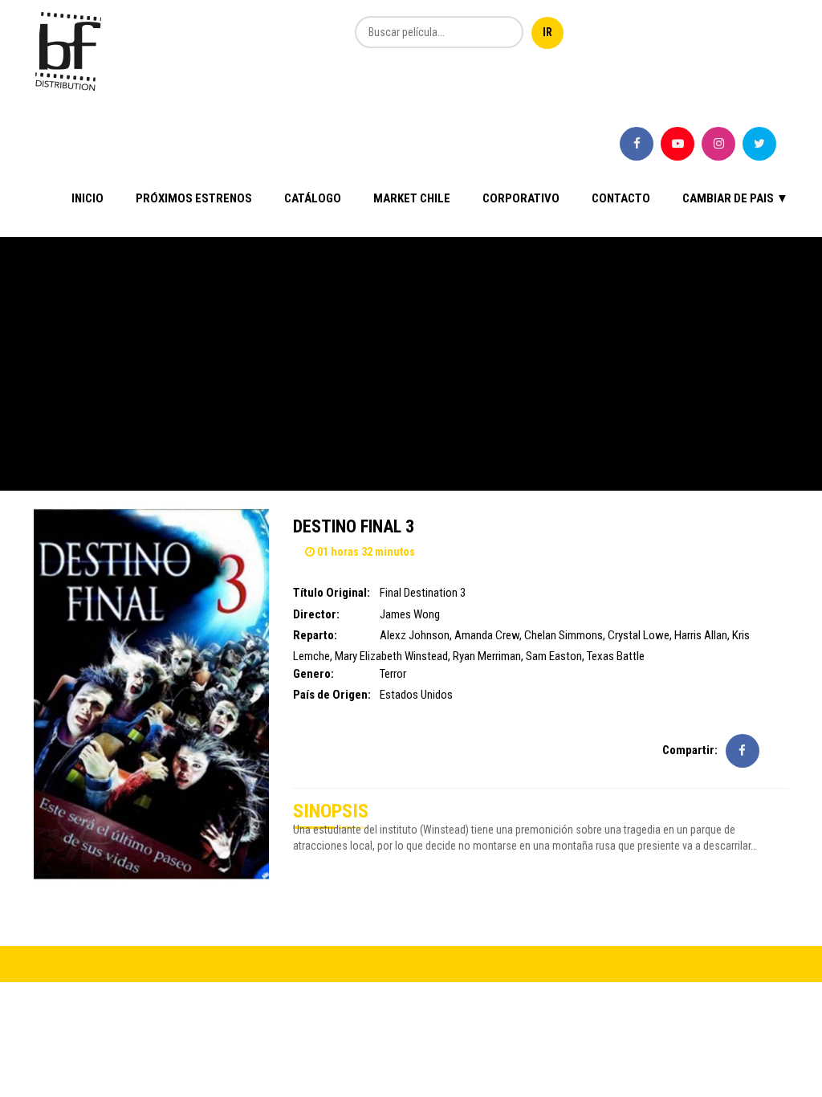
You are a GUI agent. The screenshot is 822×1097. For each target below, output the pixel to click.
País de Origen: (332, 694)
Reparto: (315, 635)
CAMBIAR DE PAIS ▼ (735, 198)
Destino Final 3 (353, 526)
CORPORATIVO (521, 198)
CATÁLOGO (312, 198)
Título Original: (331, 592)
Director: (316, 614)
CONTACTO (621, 198)
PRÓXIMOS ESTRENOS (194, 198)
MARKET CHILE (411, 198)
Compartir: (690, 750)
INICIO (87, 198)
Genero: (313, 674)
